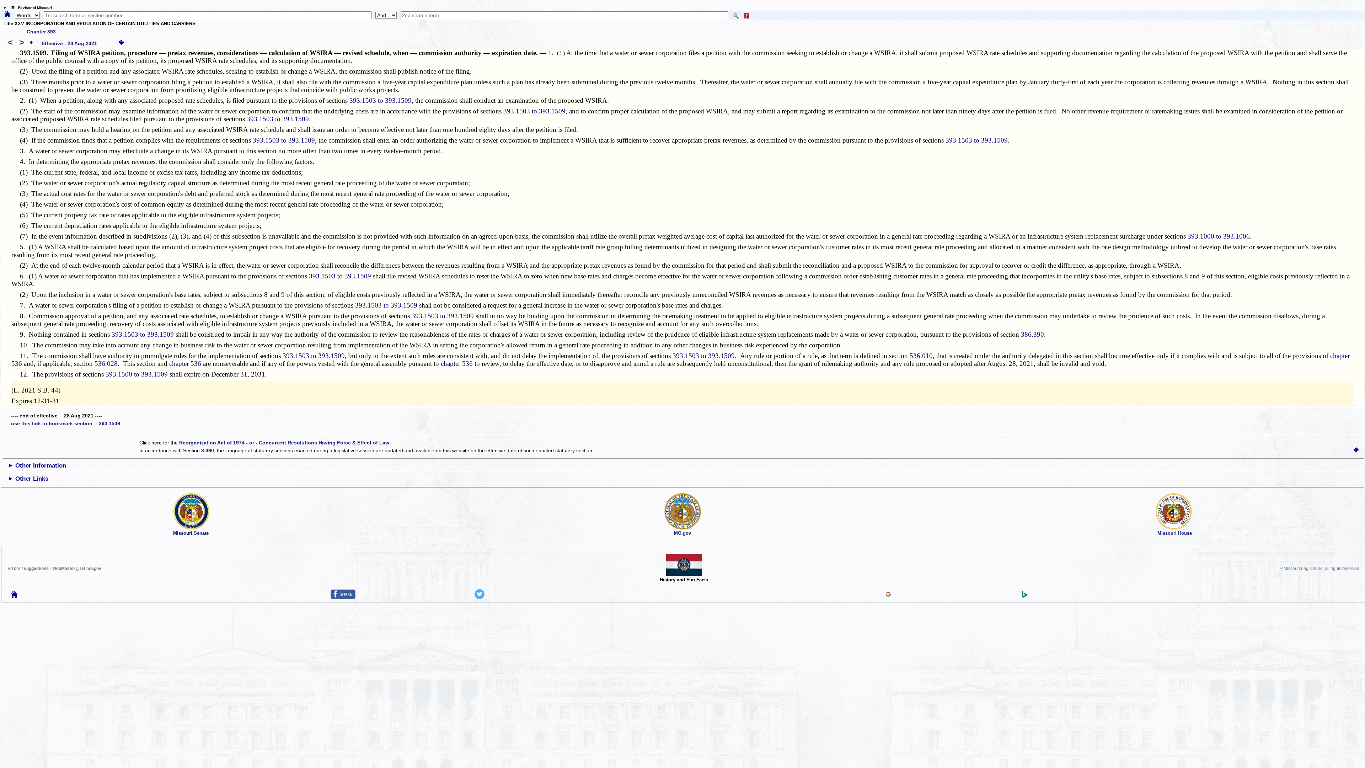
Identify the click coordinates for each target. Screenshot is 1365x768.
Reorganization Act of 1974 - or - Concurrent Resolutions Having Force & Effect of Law (284, 443)
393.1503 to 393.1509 (380, 100)
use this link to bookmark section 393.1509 (65, 423)
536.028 (106, 363)
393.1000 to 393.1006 (1219, 236)
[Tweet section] (480, 597)
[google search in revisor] (888, 595)
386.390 (1032, 334)
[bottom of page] (121, 43)
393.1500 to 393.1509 (137, 374)
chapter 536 (185, 363)
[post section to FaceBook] (343, 597)
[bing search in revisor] (1024, 596)
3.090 (207, 450)
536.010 (921, 355)
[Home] (7, 14)
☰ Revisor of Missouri (30, 8)
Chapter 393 (41, 31)
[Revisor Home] (14, 596)
